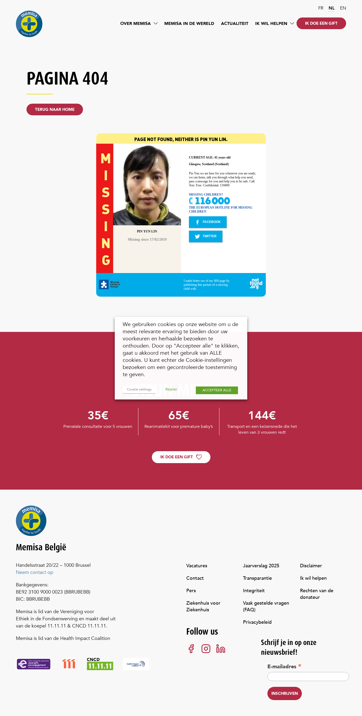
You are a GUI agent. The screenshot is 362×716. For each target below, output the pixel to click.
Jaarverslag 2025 (261, 566)
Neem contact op (34, 572)
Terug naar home (54, 109)
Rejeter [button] (171, 389)
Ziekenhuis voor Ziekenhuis (203, 606)
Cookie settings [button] (139, 389)
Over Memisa (135, 24)
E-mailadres (284, 666)
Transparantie (257, 578)
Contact (195, 578)
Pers (191, 590)
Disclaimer (311, 566)
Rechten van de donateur (316, 594)
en (343, 8)
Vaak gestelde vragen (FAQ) (266, 606)
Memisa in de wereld (189, 24)
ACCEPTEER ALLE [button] (216, 390)
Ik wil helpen (271, 24)
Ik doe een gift (321, 23)
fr (320, 8)
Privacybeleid (257, 622)
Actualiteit (234, 24)
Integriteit (254, 590)
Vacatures (196, 566)
